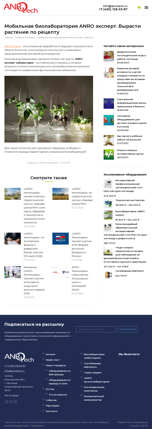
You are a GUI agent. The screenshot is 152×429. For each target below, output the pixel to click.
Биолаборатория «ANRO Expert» (94, 356)
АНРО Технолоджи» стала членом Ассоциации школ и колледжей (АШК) (80, 278)
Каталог (51, 354)
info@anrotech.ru (115, 6)
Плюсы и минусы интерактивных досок (130, 152)
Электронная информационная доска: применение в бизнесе (131, 103)
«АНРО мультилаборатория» (97, 380)
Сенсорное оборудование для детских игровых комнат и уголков (132, 121)
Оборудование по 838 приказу (59, 372)
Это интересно (58, 394)
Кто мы (50, 389)
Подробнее (36, 425)
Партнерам (52, 405)
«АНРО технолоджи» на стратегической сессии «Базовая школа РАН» (82, 196)
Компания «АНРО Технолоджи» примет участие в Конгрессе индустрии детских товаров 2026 (34, 280)
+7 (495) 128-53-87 (113, 9)
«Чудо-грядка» (93, 372)
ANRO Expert (12, 46)
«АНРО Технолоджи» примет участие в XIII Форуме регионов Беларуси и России (82, 245)
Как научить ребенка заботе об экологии (129, 138)
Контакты (51, 411)
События (51, 400)
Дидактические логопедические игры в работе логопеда (131, 55)
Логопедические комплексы (94, 389)
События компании (47, 162)
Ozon (15, 395)
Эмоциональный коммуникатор (94, 398)
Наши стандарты (56, 365)
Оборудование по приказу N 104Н (59, 382)
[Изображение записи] (12, 194)
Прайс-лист (53, 359)
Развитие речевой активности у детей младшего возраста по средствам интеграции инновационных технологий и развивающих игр (131, 79)
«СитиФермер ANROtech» (92, 365)
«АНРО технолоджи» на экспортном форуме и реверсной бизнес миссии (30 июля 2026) (34, 245)
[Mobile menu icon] (146, 7)
